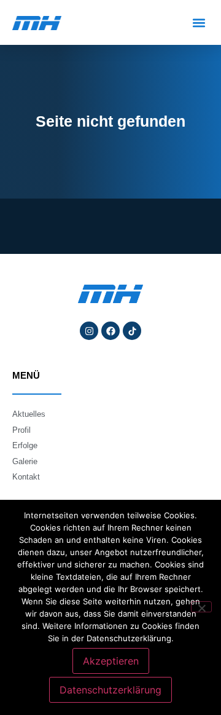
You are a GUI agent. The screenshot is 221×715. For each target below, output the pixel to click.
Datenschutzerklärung (110, 690)
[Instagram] (89, 331)
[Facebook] (110, 331)
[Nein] (201, 606)
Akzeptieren (111, 661)
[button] (198, 22)
